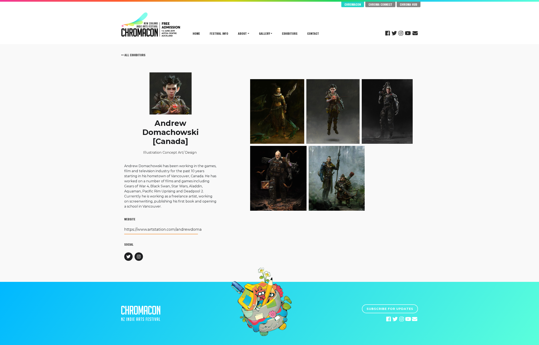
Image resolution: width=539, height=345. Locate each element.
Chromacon (352, 4)
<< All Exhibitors (133, 55)
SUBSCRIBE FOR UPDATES (390, 309)
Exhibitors (290, 33)
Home (196, 33)
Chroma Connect (380, 4)
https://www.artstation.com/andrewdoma (163, 229)
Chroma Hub (408, 4)
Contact (313, 33)
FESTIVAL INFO (219, 33)
